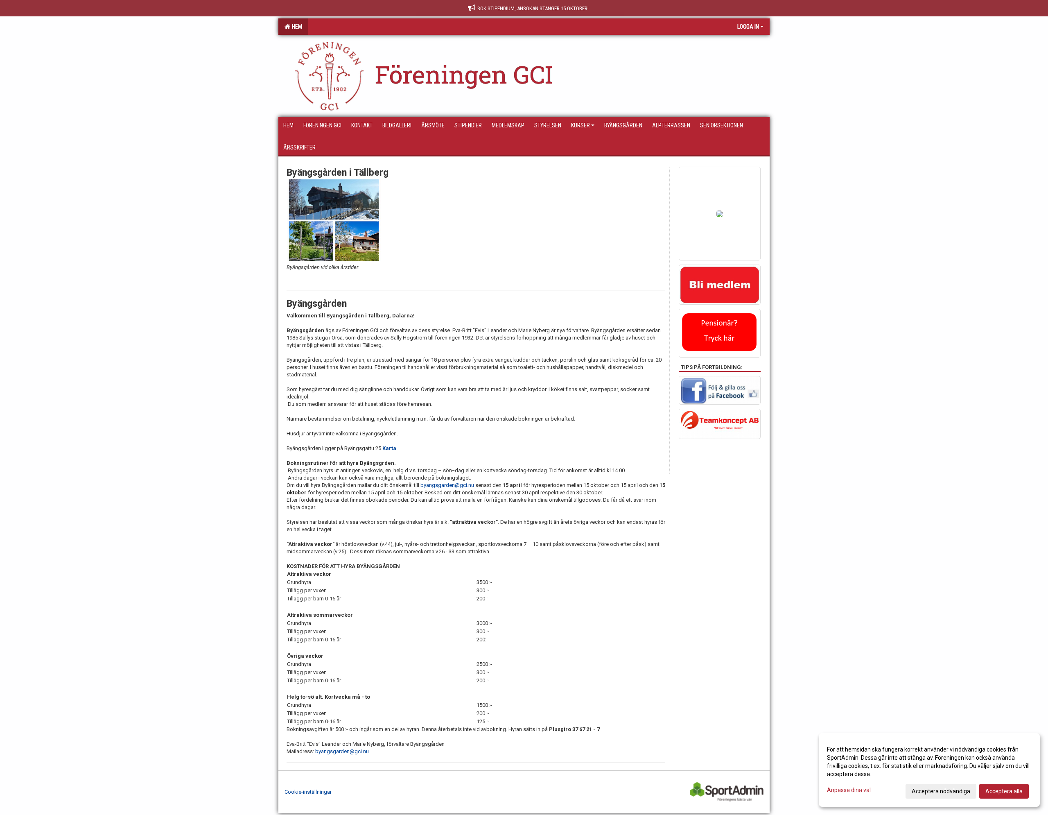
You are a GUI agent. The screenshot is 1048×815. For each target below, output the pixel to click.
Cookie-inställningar (308, 792)
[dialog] (929, 770)
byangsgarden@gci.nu (447, 485)
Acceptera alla (1004, 791)
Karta (389, 448)
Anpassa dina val (849, 790)
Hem (295, 26)
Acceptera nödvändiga (941, 791)
